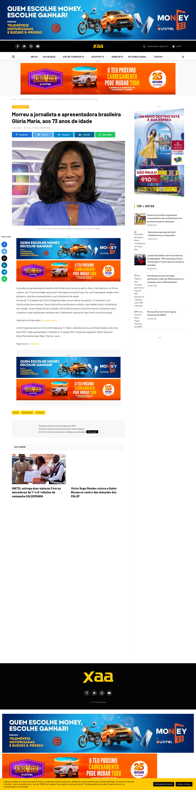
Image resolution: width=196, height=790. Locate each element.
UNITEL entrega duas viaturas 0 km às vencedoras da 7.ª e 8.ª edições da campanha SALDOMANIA (36, 492)
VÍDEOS (158, 56)
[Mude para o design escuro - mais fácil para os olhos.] (144, 46)
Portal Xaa (101, 702)
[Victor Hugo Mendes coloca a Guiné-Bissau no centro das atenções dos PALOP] (98, 469)
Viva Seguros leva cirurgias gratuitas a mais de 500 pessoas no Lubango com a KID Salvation (165, 278)
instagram (34, 343)
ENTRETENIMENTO (73, 56)
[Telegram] (4, 272)
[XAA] (98, 46)
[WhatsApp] (4, 279)
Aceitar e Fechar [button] (184, 784)
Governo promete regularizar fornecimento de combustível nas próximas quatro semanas (164, 218)
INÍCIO (34, 56)
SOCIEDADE (49, 56)
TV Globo (40, 412)
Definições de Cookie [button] (163, 784)
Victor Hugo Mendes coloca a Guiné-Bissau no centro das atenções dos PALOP (94, 492)
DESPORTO (98, 56)
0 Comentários (44, 128)
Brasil (15, 412)
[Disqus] (68, 540)
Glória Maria (27, 412)
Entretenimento (20, 107)
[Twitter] (4, 251)
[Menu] (13, 57)
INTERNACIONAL (137, 56)
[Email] (4, 258)
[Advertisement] (159, 359)
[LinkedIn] (4, 265)
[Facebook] (4, 244)
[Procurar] (182, 56)
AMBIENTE (117, 56)
